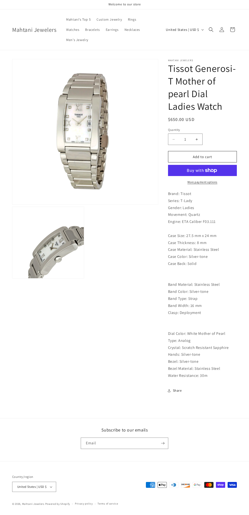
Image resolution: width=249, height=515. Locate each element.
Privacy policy (84, 503)
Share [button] (177, 390)
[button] (211, 29)
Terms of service (108, 503)
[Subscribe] (162, 443)
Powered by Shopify (57, 504)
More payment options (202, 182)
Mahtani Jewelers (33, 504)
